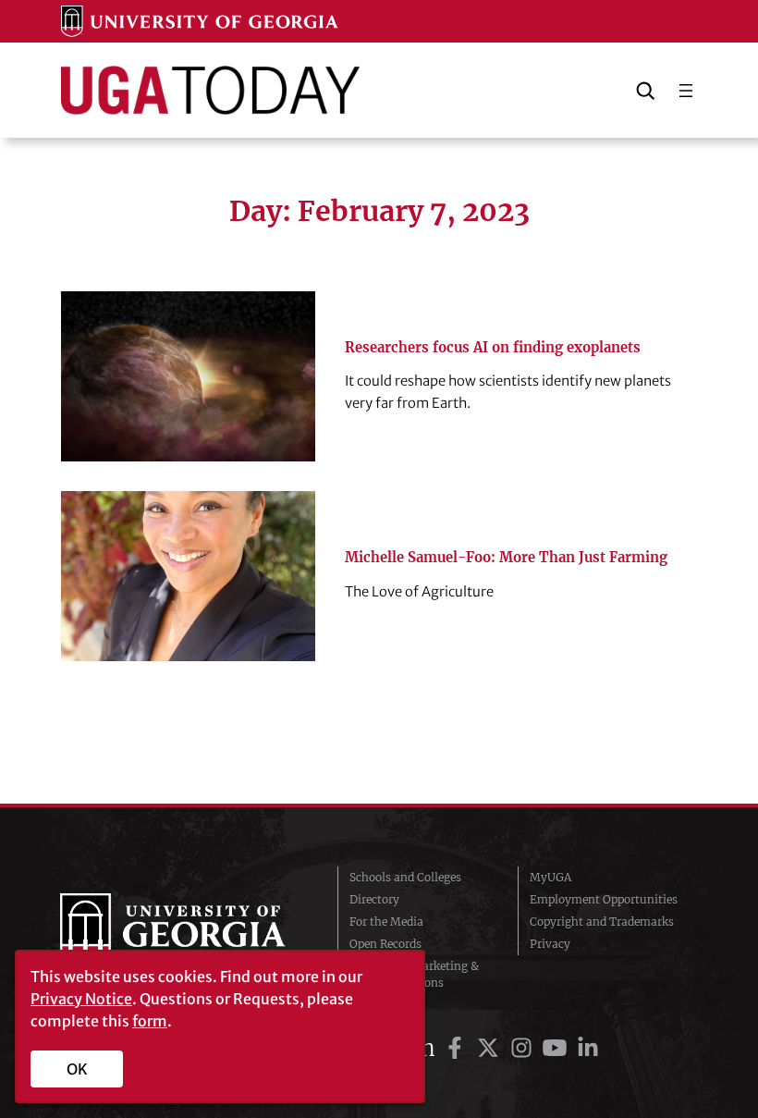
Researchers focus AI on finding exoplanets (493, 347)
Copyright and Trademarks (602, 921)
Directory (374, 899)
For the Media (386, 921)
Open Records (385, 944)
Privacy (550, 944)
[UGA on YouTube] (557, 1048)
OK (77, 1069)
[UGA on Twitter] (490, 1048)
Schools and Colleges (405, 877)
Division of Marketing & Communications (414, 974)
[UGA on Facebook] (457, 1048)
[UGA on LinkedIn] (588, 1048)
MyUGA (550, 877)
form (149, 1021)
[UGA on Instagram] (524, 1048)
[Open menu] (686, 91)
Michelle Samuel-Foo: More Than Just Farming (506, 557)
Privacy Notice (81, 998)
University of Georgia (185, 930)
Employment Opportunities (604, 899)
